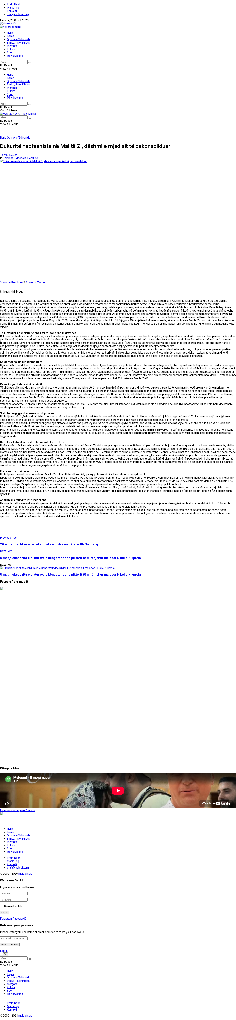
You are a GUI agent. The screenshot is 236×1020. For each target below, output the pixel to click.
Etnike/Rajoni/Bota (18, 42)
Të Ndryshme (15, 55)
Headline (32, 158)
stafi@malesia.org (18, 14)
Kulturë (11, 49)
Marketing (13, 7)
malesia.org (25, 873)
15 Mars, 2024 (8, 154)
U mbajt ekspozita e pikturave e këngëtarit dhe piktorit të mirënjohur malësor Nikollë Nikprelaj (71, 575)
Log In (4, 950)
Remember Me (13, 906)
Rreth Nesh (13, 4)
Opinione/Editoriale (18, 39)
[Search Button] (29, 62)
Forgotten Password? (13, 918)
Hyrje (10, 32)
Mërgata (12, 46)
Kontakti (12, 11)
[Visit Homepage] (8, 23)
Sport (10, 52)
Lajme (10, 36)
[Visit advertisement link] (10, 26)
